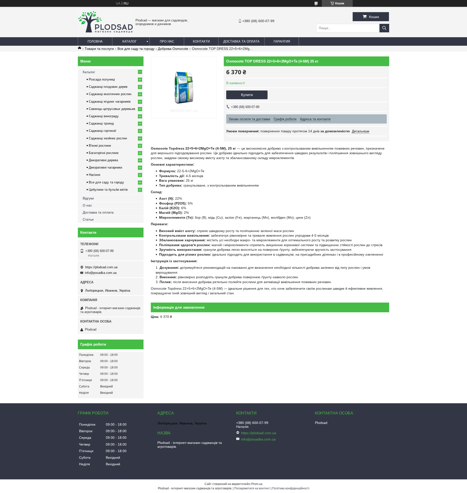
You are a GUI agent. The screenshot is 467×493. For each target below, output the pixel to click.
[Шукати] (384, 28)
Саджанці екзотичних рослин (110, 94)
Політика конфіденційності (290, 488)
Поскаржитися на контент (252, 488)
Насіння (94, 175)
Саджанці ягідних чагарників (110, 101)
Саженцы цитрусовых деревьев (112, 109)
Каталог (129, 41)
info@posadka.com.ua (101, 273)
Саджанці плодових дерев (108, 87)
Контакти (201, 41)
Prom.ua (256, 484)
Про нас (167, 41)
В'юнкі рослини (100, 145)
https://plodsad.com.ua (101, 267)
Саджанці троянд (101, 123)
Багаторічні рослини (103, 153)
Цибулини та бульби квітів (108, 189)
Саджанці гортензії (102, 131)
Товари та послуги (99, 49)
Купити (247, 95)
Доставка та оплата (241, 41)
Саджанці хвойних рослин (108, 138)
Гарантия (282, 41)
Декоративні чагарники (105, 167)
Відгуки (88, 198)
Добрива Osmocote (173, 49)
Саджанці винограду (104, 116)
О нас (87, 205)
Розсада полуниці (102, 79)
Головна (95, 41)
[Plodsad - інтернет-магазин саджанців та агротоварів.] (105, 31)
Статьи (88, 219)
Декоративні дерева (103, 160)
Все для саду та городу (135, 49)
